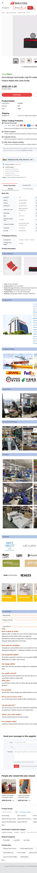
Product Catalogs (26, 812)
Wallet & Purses (21, 12)
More (3, 860)
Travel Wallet (6, 840)
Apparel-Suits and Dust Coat (24, 819)
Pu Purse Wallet (21, 852)
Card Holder (26, 840)
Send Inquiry (17, 95)
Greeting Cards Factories (9, 848)
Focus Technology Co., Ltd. (21, 866)
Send (16, 766)
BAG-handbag (5, 815)
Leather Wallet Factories (26, 848)
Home (3, 12)
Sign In (4, 177)
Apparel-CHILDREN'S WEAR (9, 822)
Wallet (28, 12)
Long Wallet (16, 840)
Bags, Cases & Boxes (11, 12)
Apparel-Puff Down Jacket (9, 819)
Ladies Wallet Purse (8, 852)
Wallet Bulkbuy (24, 857)
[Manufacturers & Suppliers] (18, 3)
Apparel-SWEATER (22, 822)
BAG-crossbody (21, 815)
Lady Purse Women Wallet (10, 857)
